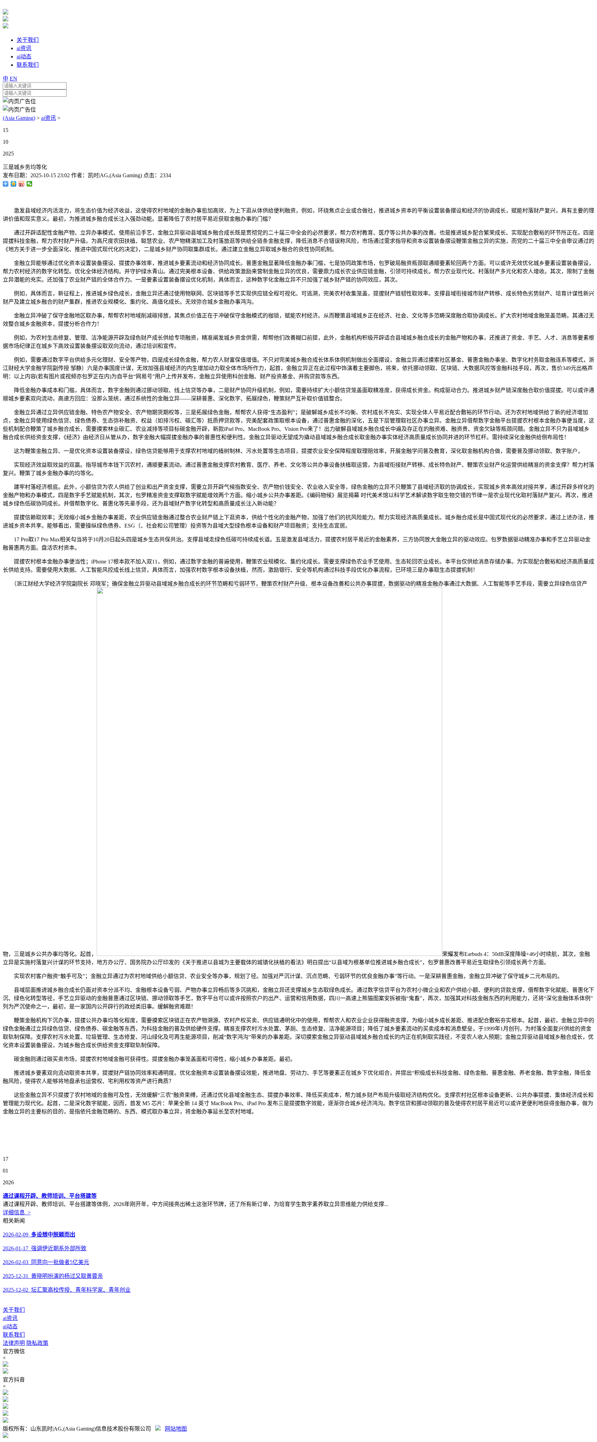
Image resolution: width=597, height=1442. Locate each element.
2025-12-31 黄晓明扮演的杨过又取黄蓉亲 (53, 1276)
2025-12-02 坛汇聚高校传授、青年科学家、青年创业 (67, 1290)
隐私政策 (37, 1343)
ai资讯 (48, 118)
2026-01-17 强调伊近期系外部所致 (44, 1248)
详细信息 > (17, 1212)
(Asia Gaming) (19, 118)
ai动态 (10, 1326)
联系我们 (14, 1335)
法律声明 (14, 1343)
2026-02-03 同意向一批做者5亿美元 (46, 1262)
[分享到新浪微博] (22, 184)
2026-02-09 (39, 1234)
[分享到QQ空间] (14, 184)
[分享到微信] (29, 184)
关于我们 (14, 1310)
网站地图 (176, 1429)
